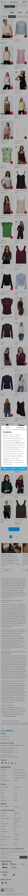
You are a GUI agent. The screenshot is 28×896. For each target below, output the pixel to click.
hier (6, 458)
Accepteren (22, 468)
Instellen (5, 468)
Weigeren (13, 468)
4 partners (17, 442)
